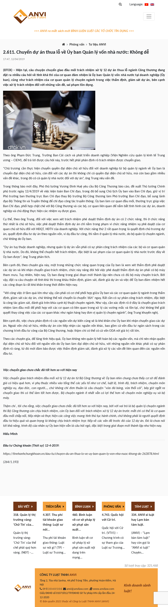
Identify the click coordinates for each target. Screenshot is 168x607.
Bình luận (83, 506)
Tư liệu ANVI (97, 44)
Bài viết (24, 506)
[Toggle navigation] (149, 16)
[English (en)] (152, 4)
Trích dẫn (54, 506)
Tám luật (142, 506)
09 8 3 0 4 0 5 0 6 (52, 589)
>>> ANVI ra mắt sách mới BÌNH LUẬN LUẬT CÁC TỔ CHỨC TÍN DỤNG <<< (84, 31)
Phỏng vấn (76, 44)
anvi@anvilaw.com (77, 589)
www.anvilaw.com (103, 589)
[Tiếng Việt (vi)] (146, 4)
